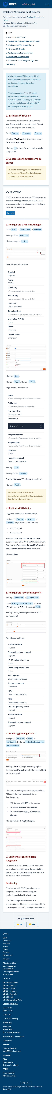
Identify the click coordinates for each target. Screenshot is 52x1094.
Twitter (6, 1065)
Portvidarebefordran (11, 1032)
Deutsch (37, 17)
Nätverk (6, 943)
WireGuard (7, 1011)
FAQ (5, 1059)
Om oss (6, 952)
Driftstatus (7, 955)
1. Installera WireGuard (15, 37)
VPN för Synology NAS (12, 1000)
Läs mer (10, 213)
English (30, 17)
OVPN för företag (10, 1019)
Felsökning (10, 64)
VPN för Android (10, 994)
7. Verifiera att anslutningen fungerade (22, 60)
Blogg (5, 949)
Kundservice (8, 1062)
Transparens (8, 974)
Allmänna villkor (9, 963)
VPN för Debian (9, 988)
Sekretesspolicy (9, 966)
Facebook (14, 1065)
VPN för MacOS (9, 985)
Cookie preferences (11, 972)
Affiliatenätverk (9, 1076)
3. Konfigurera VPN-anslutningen (20, 45)
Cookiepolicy (8, 969)
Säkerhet (6, 941)
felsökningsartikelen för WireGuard (20, 895)
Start (5, 938)
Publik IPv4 (7, 1029)
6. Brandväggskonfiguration (17, 57)
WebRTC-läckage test (12, 1051)
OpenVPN (7, 1008)
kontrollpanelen (26, 872)
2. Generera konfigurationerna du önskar (23, 41)
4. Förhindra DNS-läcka (15, 49)
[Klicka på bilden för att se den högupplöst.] (26, 573)
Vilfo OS (27, 93)
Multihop (7, 1026)
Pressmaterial (8, 1073)
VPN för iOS (8, 997)
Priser (5, 946)
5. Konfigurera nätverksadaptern (19, 53)
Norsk (5, 20)
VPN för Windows (10, 982)
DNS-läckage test (10, 1048)
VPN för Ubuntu (10, 991)
